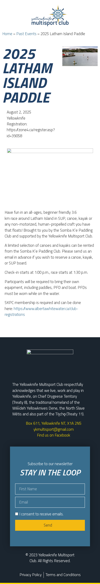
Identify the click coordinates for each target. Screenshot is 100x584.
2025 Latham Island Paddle (27, 75)
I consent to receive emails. (41, 514)
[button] (50, 35)
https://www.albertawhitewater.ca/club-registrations (41, 311)
